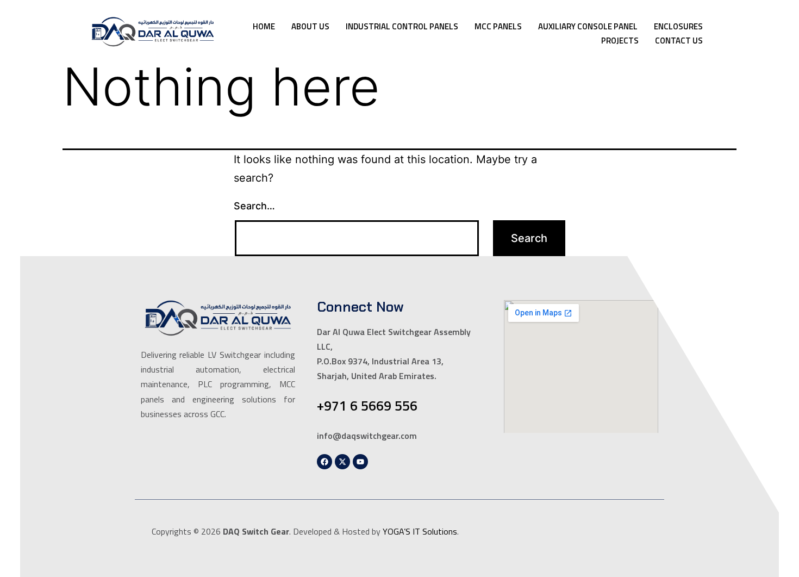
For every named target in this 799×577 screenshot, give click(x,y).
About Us (310, 26)
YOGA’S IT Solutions (420, 531)
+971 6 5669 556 (367, 405)
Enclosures (678, 26)
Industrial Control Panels (402, 26)
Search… (254, 206)
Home (264, 26)
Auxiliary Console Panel (588, 26)
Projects (620, 40)
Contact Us (679, 40)
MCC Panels (498, 26)
